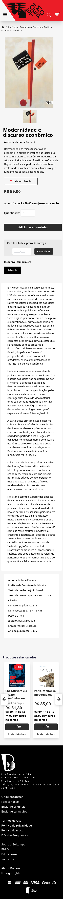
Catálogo (13, 27)
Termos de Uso (11, 820)
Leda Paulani (27, 142)
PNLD (5, 849)
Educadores (9, 854)
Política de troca (12, 830)
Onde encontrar (12, 797)
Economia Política (42, 27)
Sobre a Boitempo (13, 844)
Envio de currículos (14, 811)
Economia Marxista (11, 30)
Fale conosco (10, 802)
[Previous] (4, 699)
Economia (25, 27)
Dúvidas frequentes (14, 835)
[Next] (58, 699)
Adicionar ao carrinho (33, 227)
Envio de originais (13, 806)
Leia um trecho (22, 181)
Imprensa (7, 859)
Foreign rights (10, 873)
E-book (12, 270)
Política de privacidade (16, 825)
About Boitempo (12, 868)
